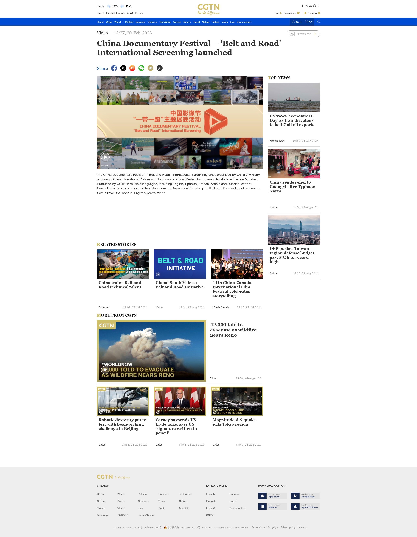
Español (110, 12)
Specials (184, 508)
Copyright (273, 527)
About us (303, 527)
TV (310, 22)
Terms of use (258, 527)
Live (232, 21)
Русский (139, 12)
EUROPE (122, 515)
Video (225, 21)
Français (120, 12)
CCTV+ (210, 515)
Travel (196, 21)
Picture (215, 21)
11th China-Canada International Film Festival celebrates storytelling (232, 289)
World (117, 21)
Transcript (102, 515)
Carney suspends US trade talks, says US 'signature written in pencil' (176, 426)
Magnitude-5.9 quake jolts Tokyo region (234, 422)
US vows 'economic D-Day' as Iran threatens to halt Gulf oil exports (292, 120)
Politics (129, 21)
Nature (205, 21)
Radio (299, 22)
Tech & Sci (165, 21)
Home (100, 21)
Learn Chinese (146, 515)
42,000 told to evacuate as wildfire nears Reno (233, 330)
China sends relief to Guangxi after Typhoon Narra (293, 186)
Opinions (152, 21)
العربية (130, 12)
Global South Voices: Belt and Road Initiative (180, 284)
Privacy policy (288, 527)
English (100, 12)
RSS (276, 13)
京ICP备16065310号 (151, 527)
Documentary (244, 21)
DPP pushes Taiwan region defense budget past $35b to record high (292, 255)
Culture (177, 21)
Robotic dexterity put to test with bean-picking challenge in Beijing (122, 424)
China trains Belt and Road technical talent (120, 284)
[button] (105, 157)
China (109, 21)
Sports (187, 21)
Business (140, 21)
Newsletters (289, 13)
